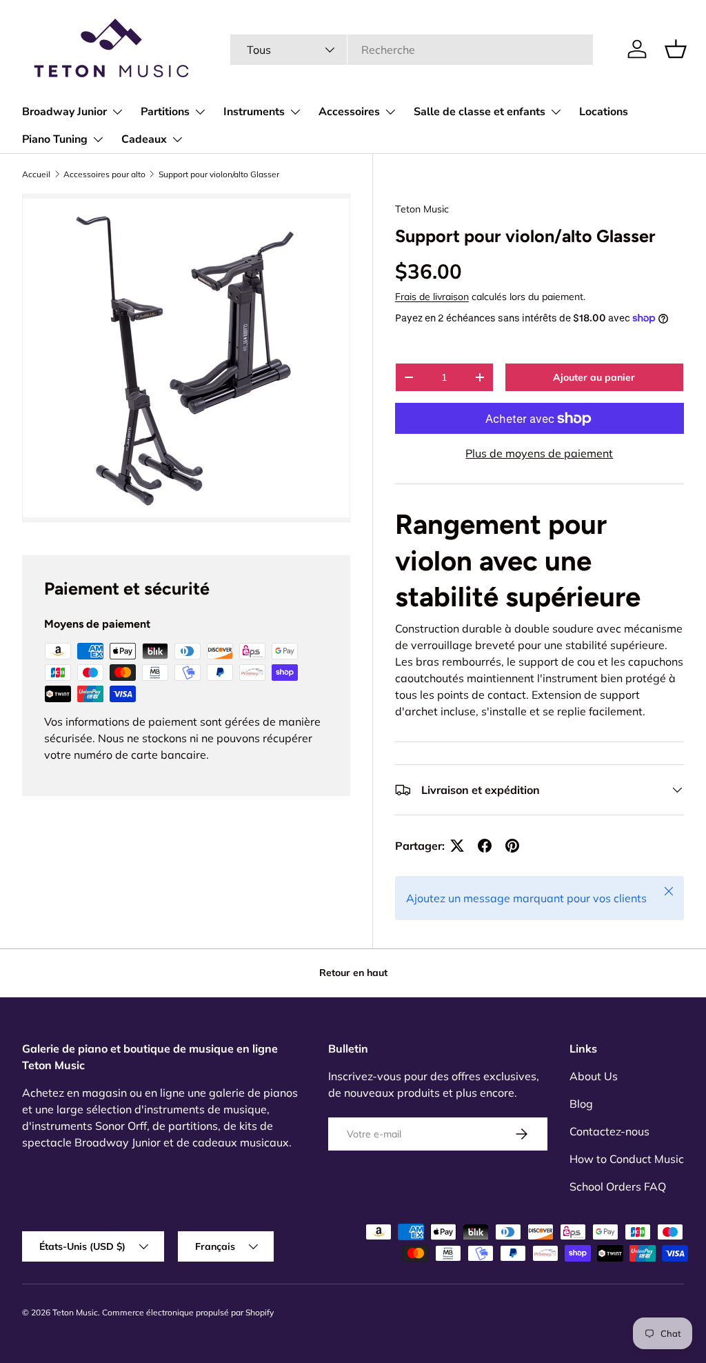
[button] (675, 49)
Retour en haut (353, 972)
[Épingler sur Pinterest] (512, 845)
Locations (603, 111)
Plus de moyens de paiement (539, 453)
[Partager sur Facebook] (484, 845)
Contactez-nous (609, 1131)
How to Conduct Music (626, 1159)
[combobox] (412, 49)
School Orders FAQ (617, 1186)
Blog (581, 1104)
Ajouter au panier (594, 377)
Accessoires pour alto (104, 174)
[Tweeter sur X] (457, 845)
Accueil (36, 174)
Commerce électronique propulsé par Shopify (188, 1312)
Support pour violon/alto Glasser (219, 174)
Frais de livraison (432, 296)
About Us (593, 1076)
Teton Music (422, 209)
